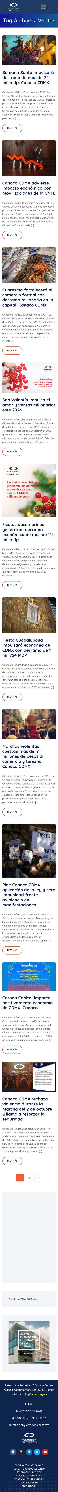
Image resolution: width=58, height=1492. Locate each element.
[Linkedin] (29, 1452)
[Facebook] (13, 1452)
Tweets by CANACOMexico (23, 1299)
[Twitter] (37, 1452)
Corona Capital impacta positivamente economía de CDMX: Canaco (27, 1002)
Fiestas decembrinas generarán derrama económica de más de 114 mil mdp (28, 532)
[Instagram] (21, 1452)
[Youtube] (45, 1452)
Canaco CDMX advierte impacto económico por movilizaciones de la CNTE (29, 188)
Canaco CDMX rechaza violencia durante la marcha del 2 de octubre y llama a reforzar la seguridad (27, 1109)
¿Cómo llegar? (37, 1394)
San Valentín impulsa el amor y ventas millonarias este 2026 (29, 405)
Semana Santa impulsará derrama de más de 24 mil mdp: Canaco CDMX (28, 77)
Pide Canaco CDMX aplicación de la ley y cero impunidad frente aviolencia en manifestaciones (28, 895)
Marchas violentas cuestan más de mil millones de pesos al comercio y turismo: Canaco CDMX (22, 756)
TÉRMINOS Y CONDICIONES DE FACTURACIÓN (32, 1483)
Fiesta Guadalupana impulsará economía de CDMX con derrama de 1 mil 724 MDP (26, 647)
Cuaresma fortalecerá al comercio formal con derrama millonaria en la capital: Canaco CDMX (27, 297)
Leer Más (12, 128)
